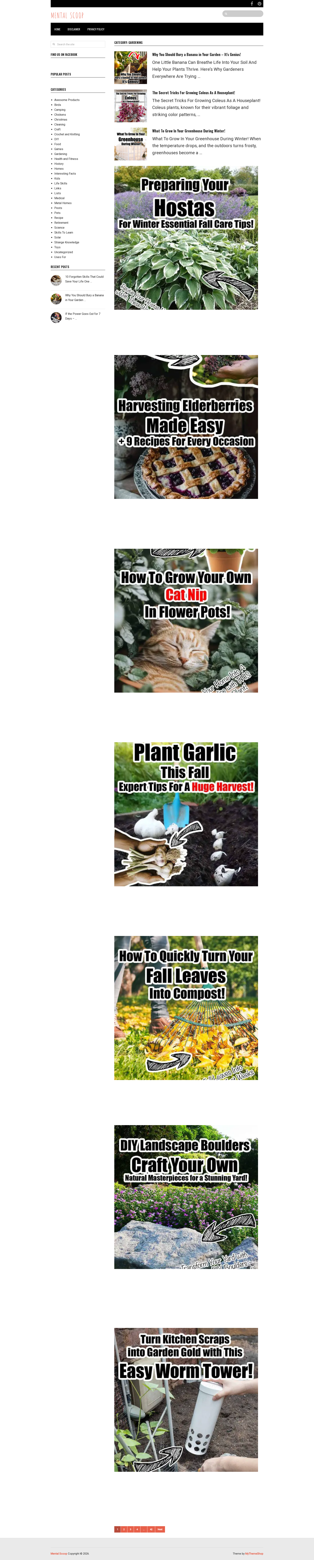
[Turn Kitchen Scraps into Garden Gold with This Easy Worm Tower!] (186, 1400)
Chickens (60, 114)
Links (57, 188)
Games (58, 149)
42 (151, 1529)
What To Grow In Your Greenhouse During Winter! (188, 131)
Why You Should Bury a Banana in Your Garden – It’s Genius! (196, 54)
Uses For (60, 257)
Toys (57, 247)
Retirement (61, 222)
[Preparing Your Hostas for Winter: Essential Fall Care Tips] (186, 238)
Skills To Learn (63, 232)
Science (59, 227)
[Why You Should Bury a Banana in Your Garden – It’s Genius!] (130, 67)
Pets (57, 213)
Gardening (60, 154)
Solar (57, 237)
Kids (57, 178)
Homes (59, 168)
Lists (57, 193)
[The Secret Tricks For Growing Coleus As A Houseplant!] (130, 105)
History (59, 164)
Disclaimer (74, 29)
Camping (59, 109)
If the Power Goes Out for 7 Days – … (82, 316)
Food (57, 144)
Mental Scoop (67, 15)
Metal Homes (63, 203)
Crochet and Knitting (67, 134)
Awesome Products (67, 100)
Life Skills (60, 183)
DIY (56, 139)
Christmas (60, 119)
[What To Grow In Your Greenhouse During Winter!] (130, 144)
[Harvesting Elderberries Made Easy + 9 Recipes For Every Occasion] (186, 427)
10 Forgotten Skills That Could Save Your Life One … (84, 279)
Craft (57, 129)
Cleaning (59, 124)
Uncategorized (63, 252)
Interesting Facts (65, 173)
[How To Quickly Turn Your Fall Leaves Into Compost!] (186, 1008)
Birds (57, 105)
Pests (58, 208)
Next (160, 1529)
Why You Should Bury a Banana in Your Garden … (84, 298)
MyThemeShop (254, 1553)
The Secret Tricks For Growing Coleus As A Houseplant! (193, 92)
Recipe (58, 218)
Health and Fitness (66, 159)
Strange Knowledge (66, 242)
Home (57, 29)
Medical (59, 198)
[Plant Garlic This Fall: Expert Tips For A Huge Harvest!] (186, 814)
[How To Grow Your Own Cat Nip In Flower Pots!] (186, 621)
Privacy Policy (95, 29)
